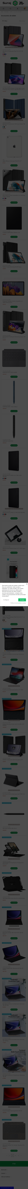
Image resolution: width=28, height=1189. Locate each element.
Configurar (6, 599)
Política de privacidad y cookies (18, 603)
